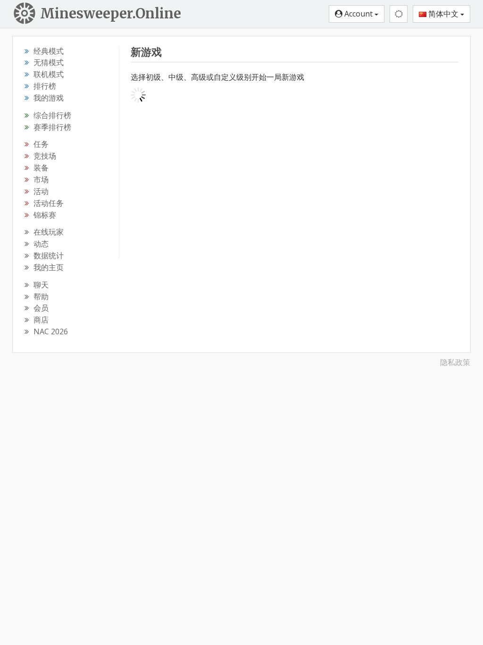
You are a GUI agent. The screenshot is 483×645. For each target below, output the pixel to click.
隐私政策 (455, 362)
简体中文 (443, 13)
